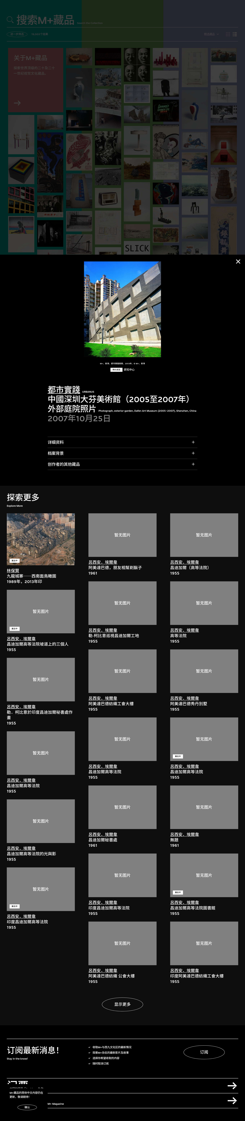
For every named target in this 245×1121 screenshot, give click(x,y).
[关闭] (238, 261)
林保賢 (13, 570)
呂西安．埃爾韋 (21, 638)
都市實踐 (64, 390)
